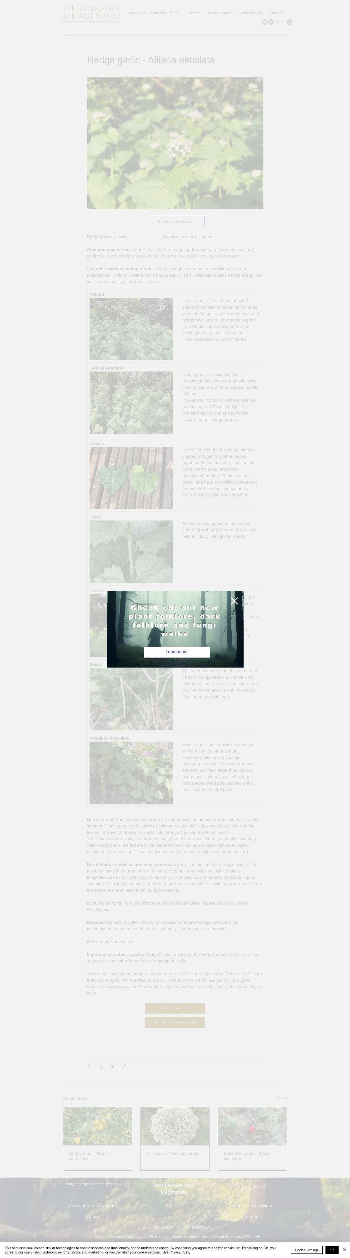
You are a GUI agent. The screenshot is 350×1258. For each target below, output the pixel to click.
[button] (234, 600)
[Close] (344, 1250)
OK (332, 1250)
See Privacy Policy (176, 1252)
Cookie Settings (307, 1250)
